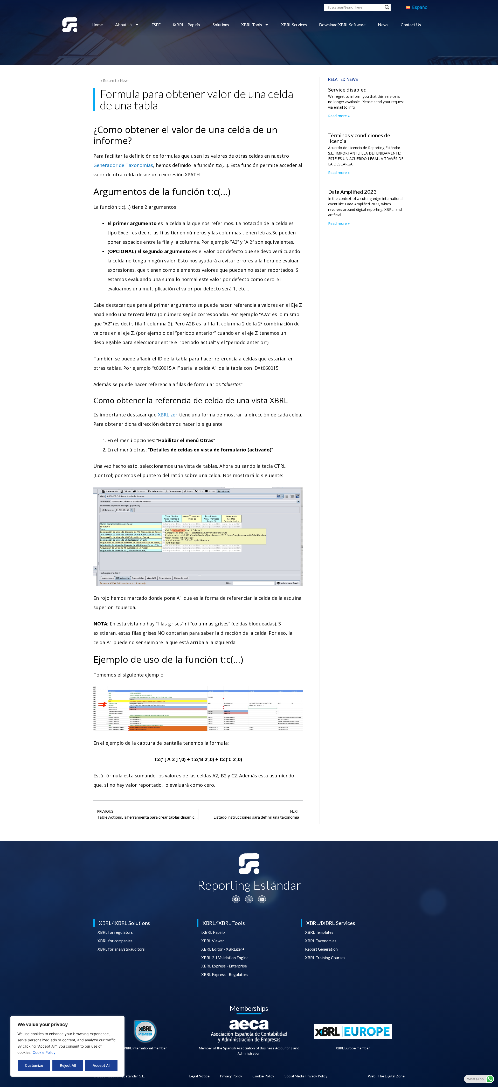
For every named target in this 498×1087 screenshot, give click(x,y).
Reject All (68, 1065)
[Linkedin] (262, 899)
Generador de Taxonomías (123, 165)
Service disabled (347, 89)
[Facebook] (236, 899)
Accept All (101, 1065)
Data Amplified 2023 (352, 192)
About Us (123, 24)
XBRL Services (294, 24)
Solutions (221, 24)
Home (97, 24)
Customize (34, 1065)
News (383, 24)
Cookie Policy (44, 1052)
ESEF (156, 24)
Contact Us (411, 24)
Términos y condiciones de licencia (359, 138)
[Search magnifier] (387, 7)
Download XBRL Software (342, 24)
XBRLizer (168, 415)
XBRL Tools (251, 24)
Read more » (339, 115)
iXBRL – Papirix (186, 24)
